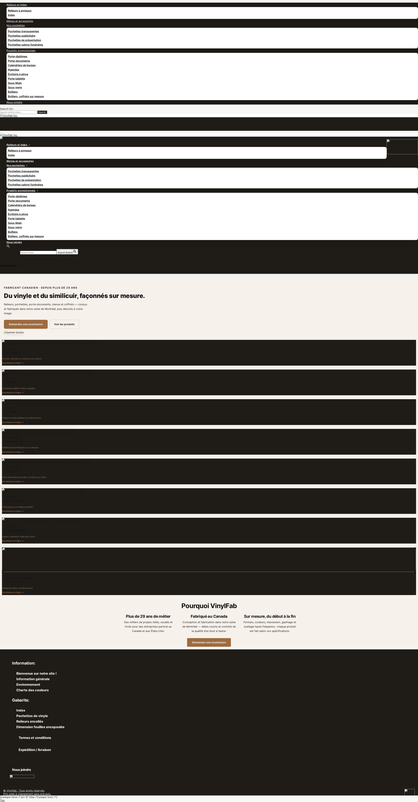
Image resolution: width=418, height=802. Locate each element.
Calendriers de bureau (22, 65)
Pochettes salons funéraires (25, 44)
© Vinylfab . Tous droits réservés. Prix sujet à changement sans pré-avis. (27, 792)
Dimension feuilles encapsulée (40, 727)
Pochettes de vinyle (32, 716)
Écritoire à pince (18, 74)
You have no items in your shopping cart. (25, 272)
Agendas (13, 69)
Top (2, 800)
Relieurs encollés (29, 721)
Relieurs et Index (17, 4)
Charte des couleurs (32, 690)
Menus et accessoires (20, 21)
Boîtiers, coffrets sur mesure (26, 96)
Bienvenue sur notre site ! (36, 673)
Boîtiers (13, 91)
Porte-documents (19, 60)
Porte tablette (16, 78)
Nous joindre (14, 102)
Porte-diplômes (17, 56)
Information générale (33, 679)
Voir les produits (64, 324)
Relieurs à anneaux (20, 10)
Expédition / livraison (35, 750)
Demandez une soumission (26, 324)
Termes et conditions (35, 738)
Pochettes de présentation (24, 40)
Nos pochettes (16, 25)
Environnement (28, 685)
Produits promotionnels (21, 50)
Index (11, 15)
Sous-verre (15, 87)
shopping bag (8, 265)
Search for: (7, 108)
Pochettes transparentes (23, 31)
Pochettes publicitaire (21, 35)
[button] (8, 246)
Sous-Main (15, 83)
